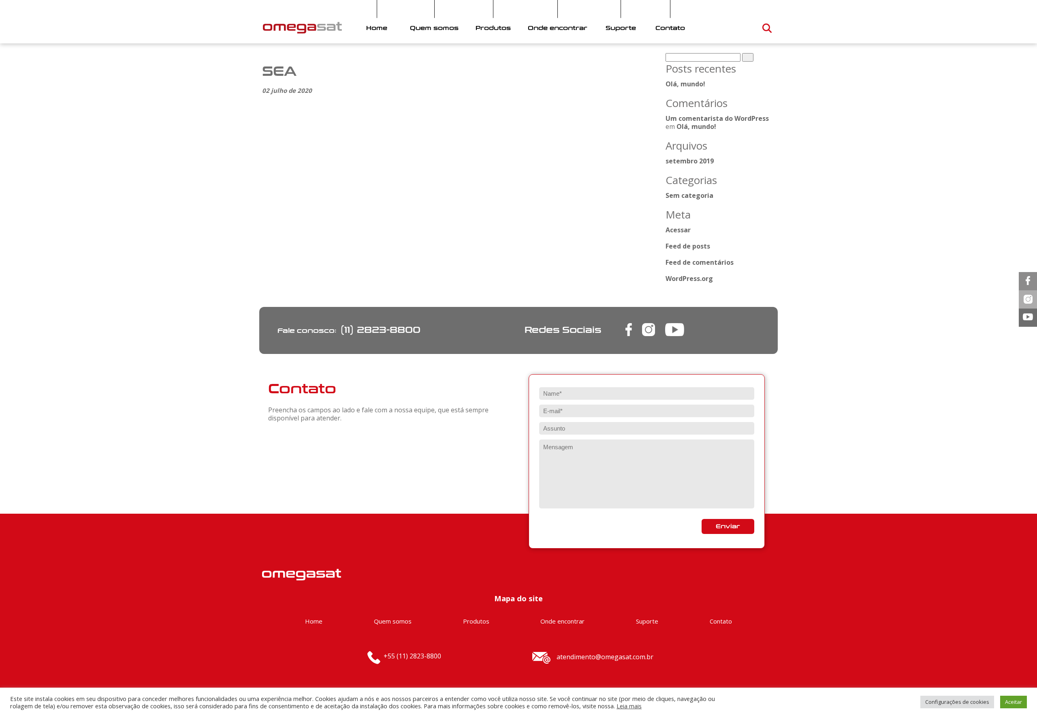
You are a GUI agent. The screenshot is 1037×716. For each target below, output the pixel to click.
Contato (670, 28)
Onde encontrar (557, 28)
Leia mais (629, 706)
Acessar (678, 229)
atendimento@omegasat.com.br (605, 656)
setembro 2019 (690, 160)
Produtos (493, 28)
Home (376, 28)
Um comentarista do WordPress (717, 118)
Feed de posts (688, 246)
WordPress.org (689, 278)
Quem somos (434, 28)
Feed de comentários (700, 262)
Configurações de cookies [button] (957, 701)
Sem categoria (689, 195)
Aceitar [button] (1013, 701)
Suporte (621, 28)
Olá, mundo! (685, 83)
